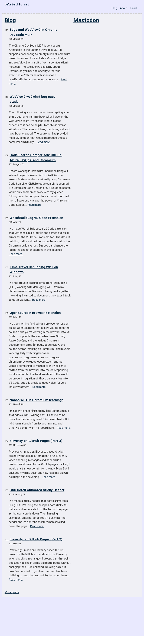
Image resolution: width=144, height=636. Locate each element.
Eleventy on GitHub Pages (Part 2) (36, 539)
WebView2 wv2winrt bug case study (32, 99)
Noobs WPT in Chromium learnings (36, 400)
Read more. (43, 142)
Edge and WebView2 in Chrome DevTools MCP (33, 32)
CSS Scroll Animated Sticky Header (37, 490)
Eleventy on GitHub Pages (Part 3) (36, 441)
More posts (12, 592)
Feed (133, 8)
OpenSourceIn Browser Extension (35, 313)
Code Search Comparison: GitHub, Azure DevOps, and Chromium (36, 157)
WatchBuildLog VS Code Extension (36, 218)
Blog (114, 8)
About (123, 8)
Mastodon (86, 20)
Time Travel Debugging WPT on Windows (34, 269)
